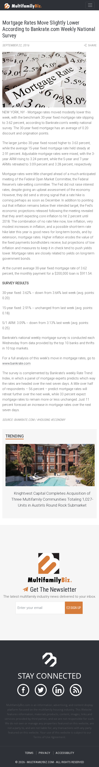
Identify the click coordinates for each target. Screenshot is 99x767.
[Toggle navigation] (89, 5)
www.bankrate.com (16, 363)
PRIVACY (44, 753)
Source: (33, 419)
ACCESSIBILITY (64, 753)
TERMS (29, 753)
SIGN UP (75, 608)
